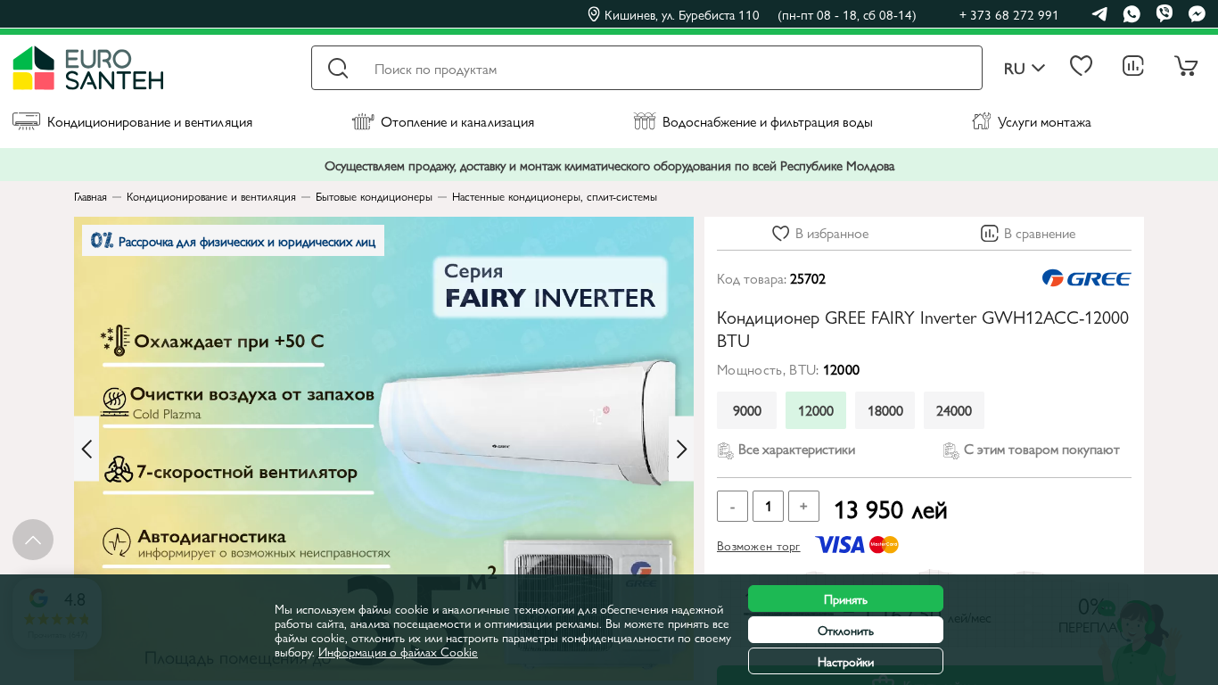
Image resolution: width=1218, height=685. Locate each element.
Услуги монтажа (1044, 121)
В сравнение (1039, 232)
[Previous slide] (86, 449)
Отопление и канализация (457, 121)
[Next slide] (681, 449)
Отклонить (846, 630)
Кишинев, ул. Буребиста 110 (761, 14)
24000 (954, 410)
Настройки (846, 661)
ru (1014, 68)
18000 (885, 410)
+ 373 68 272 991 (1009, 13)
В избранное (831, 232)
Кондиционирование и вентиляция (149, 121)
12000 (816, 410)
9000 (747, 410)
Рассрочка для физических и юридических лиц (247, 240)
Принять (846, 598)
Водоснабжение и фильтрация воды (767, 121)
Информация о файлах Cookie (398, 651)
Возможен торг (759, 545)
